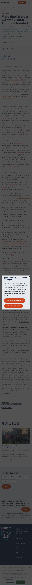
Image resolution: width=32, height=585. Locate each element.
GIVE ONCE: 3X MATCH (13, 306)
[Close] (29, 277)
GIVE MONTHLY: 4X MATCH (15, 300)
